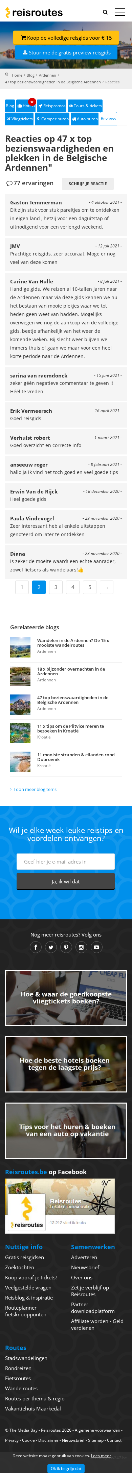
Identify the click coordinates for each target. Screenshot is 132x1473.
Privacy (12, 1440)
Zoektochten (19, 1267)
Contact (114, 1440)
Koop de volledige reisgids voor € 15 (69, 37)
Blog (31, 75)
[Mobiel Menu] (120, 13)
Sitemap (96, 1440)
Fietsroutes (18, 1378)
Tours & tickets (88, 106)
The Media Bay (23, 1430)
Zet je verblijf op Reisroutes (90, 1291)
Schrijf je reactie (88, 184)
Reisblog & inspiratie (29, 1297)
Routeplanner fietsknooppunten (25, 1311)
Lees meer (101, 1456)
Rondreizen (18, 1368)
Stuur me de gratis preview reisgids (70, 52)
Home (17, 75)
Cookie (28, 1440)
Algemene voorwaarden (97, 1430)
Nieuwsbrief (85, 1267)
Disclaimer (48, 1440)
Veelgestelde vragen (28, 1287)
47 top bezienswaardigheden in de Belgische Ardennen (53, 81)
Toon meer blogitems (35, 789)
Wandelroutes (21, 1388)
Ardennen (47, 75)
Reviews (108, 118)
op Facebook (46, 1172)
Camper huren (55, 119)
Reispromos (54, 106)
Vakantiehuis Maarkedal (33, 1408)
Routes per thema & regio (35, 1398)
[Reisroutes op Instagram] (81, 947)
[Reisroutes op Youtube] (97, 947)
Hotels (29, 104)
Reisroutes (34, 12)
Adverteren (84, 1257)
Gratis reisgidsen (24, 1257)
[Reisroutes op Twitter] (51, 947)
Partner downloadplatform (93, 1307)
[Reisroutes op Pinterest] (66, 947)
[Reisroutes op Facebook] (36, 947)
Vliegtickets (22, 119)
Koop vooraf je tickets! (31, 1277)
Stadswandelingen (26, 1358)
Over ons (81, 1277)
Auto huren (87, 119)
